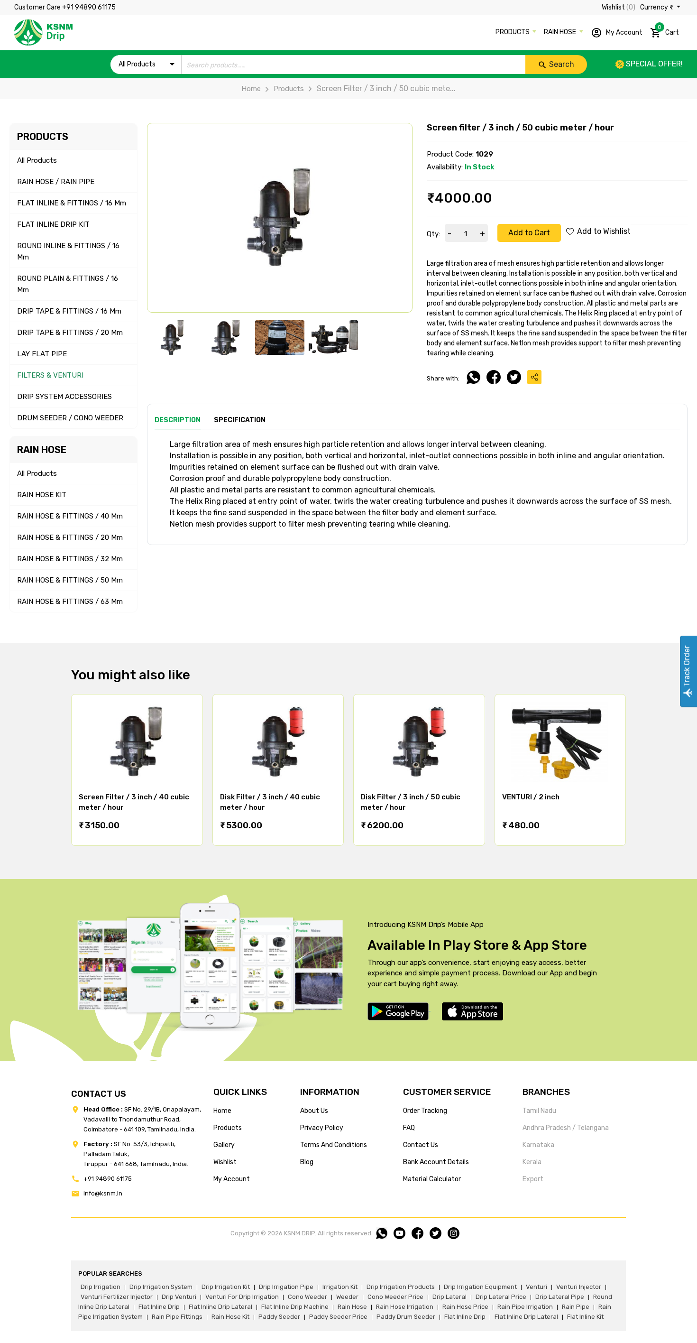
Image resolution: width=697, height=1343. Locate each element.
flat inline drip (159, 1306)
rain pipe (575, 1306)
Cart (668, 30)
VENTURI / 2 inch (530, 797)
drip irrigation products (401, 1286)
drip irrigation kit (226, 1286)
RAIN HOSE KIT (41, 495)
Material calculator (432, 1179)
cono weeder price (395, 1296)
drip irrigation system (161, 1286)
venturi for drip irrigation (242, 1296)
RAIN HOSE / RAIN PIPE (55, 181)
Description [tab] (178, 420)
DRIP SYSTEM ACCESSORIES (64, 396)
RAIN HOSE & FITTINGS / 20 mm (70, 537)
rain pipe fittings (177, 1316)
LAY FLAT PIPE (42, 354)
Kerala (532, 1162)
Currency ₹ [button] (657, 7)
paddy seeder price (338, 1316)
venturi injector (578, 1286)
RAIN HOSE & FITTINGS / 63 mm (70, 601)
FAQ (409, 1128)
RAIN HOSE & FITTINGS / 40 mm (70, 516)
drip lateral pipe (559, 1296)
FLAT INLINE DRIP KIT (53, 224)
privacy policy (321, 1128)
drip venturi (179, 1296)
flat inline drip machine (295, 1306)
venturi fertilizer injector (117, 1296)
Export (533, 1179)
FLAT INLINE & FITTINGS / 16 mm (71, 203)
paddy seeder (279, 1316)
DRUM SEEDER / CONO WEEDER (70, 418)
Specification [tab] (240, 420)
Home (251, 88)
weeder (347, 1296)
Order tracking (425, 1111)
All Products (37, 160)
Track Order (686, 667)
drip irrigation (100, 1286)
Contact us (420, 1145)
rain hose (352, 1306)
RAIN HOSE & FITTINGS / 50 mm (70, 580)
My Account (623, 32)
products (227, 1128)
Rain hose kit (230, 1316)
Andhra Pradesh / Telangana (566, 1128)
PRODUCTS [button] (513, 32)
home (222, 1111)
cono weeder (307, 1296)
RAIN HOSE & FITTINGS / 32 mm (70, 559)
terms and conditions (333, 1145)
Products (289, 88)
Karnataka (538, 1145)
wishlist (225, 1162)
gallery (224, 1145)
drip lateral (449, 1296)
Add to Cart (529, 232)
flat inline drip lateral (220, 1306)
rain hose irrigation (404, 1306)
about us (314, 1111)
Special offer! (653, 63)
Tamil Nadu (539, 1111)
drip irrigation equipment (480, 1286)
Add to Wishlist (603, 231)
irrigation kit (340, 1286)
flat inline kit (585, 1316)
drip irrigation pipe (286, 1286)
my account (231, 1179)
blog (306, 1162)
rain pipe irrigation (525, 1306)
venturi (536, 1286)
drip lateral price (501, 1296)
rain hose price (465, 1306)
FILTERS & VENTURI (50, 375)
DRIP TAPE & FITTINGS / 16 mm (69, 311)
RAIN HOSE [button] (561, 32)
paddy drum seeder (405, 1316)
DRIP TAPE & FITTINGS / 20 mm (70, 332)
